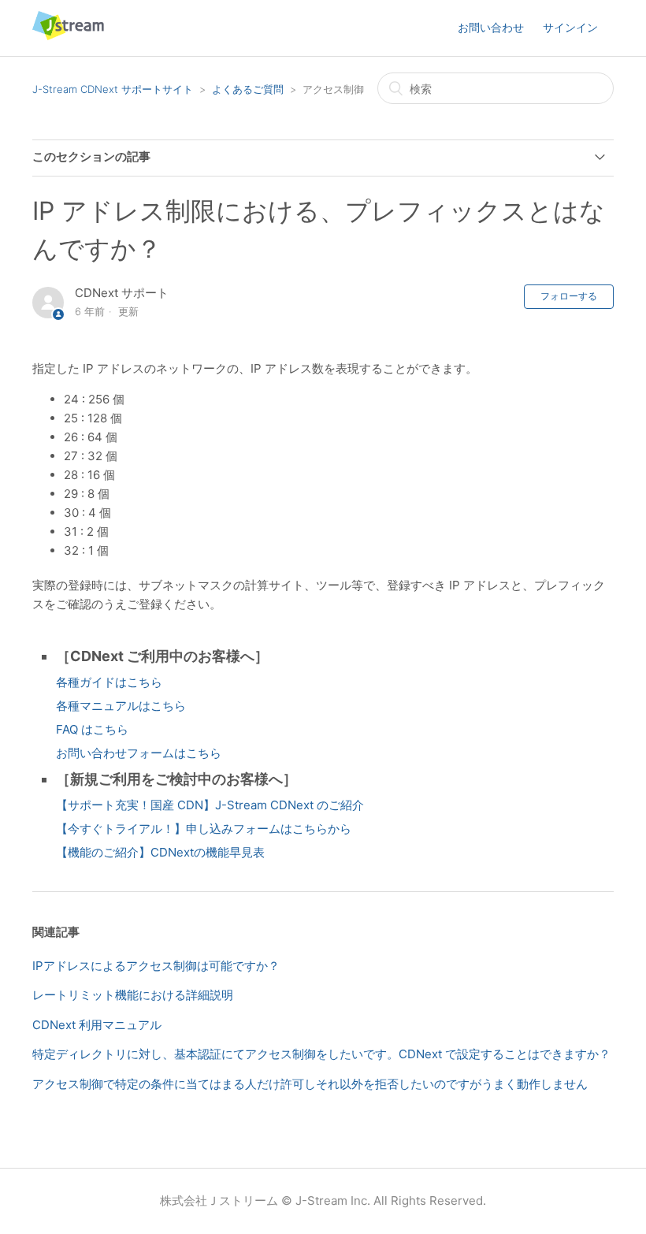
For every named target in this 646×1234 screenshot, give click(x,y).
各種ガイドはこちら (109, 682)
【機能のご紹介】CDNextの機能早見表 (160, 852)
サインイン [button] (570, 27)
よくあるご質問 (248, 89)
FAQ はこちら (92, 729)
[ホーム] (68, 35)
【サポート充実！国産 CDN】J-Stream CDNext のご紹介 (210, 804)
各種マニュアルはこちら (121, 705)
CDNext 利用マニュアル (97, 1024)
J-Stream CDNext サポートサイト (112, 89)
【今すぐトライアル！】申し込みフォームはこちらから (203, 828)
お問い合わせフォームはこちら (138, 752)
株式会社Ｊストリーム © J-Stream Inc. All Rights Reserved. (323, 1200)
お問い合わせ (491, 27)
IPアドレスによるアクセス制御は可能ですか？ (156, 965)
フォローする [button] (568, 296)
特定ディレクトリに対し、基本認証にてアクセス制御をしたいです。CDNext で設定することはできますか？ (321, 1053)
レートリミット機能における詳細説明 (132, 994)
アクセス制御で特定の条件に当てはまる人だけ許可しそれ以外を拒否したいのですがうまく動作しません (310, 1083)
